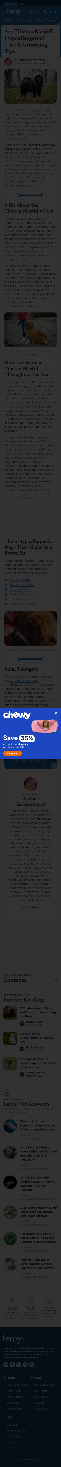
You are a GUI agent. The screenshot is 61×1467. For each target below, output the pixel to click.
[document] (30, 733)
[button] (56, 713)
